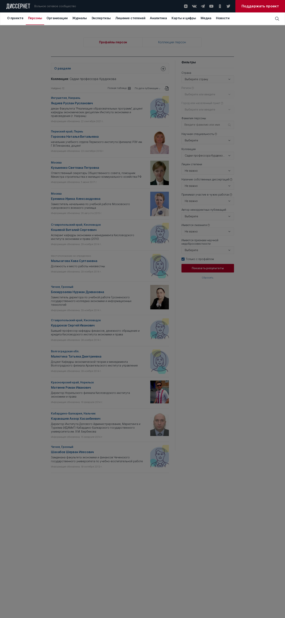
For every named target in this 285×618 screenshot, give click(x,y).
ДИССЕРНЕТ (18, 6)
